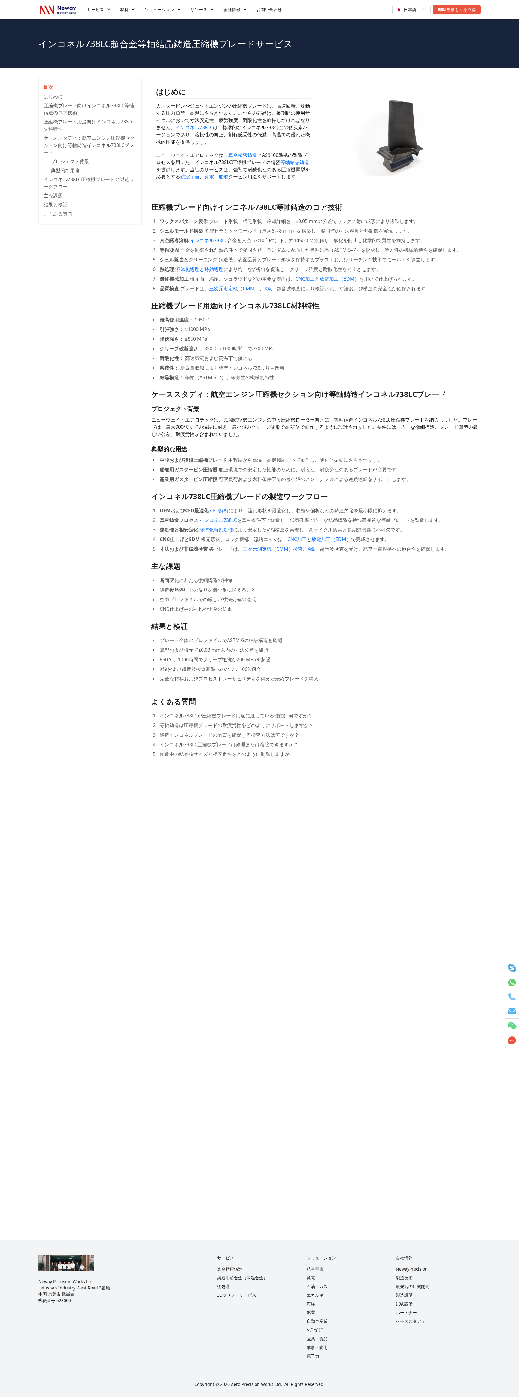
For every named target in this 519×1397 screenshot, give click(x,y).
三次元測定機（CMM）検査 (273, 549)
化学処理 (315, 1330)
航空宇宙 (189, 176)
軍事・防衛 (317, 1347)
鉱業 (311, 1312)
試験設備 (404, 1304)
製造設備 (404, 1295)
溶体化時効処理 (216, 529)
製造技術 (404, 1277)
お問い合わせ (269, 9)
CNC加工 (305, 278)
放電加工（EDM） (339, 278)
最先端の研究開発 (412, 1286)
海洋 (311, 1304)
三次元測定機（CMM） (234, 288)
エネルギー (317, 1295)
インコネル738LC (194, 127)
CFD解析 (219, 510)
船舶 (223, 176)
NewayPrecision (412, 1269)
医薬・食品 (317, 1338)
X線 (268, 288)
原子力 (313, 1356)
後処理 (223, 1286)
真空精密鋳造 (242, 155)
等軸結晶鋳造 (294, 162)
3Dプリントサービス (236, 1295)
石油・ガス (317, 1286)
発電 (209, 176)
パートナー (406, 1312)
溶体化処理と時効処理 (199, 269)
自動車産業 (317, 1321)
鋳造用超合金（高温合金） (242, 1277)
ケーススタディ (410, 1321)
